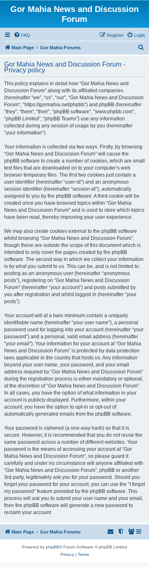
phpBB (52, 547)
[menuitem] (22, 35)
